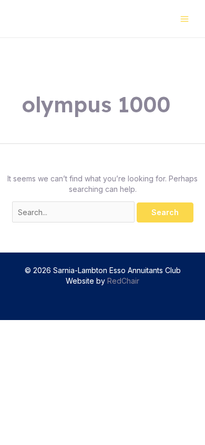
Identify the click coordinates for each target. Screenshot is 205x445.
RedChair (123, 280)
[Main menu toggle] (184, 18)
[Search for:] (74, 212)
